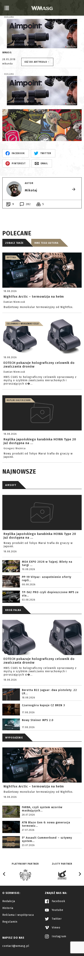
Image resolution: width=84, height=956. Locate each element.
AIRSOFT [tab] (10, 485)
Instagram (58, 936)
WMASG (7, 52)
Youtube (57, 910)
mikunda (7, 63)
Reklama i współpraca (18, 915)
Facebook (58, 901)
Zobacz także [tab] (14, 243)
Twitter (56, 918)
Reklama (9, 17)
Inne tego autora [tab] (46, 243)
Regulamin (9, 921)
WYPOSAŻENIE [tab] (14, 737)
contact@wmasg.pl (15, 946)
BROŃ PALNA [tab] (13, 610)
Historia (7, 908)
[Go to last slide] (4, 874)
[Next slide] (80, 874)
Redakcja (8, 901)
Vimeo (55, 927)
